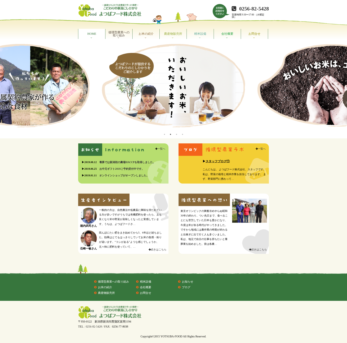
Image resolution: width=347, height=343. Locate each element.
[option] (173, 85)
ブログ (186, 287)
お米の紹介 (146, 33)
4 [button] (183, 134)
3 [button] (177, 134)
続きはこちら (158, 249)
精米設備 (200, 33)
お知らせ (187, 281)
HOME (91, 33)
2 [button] (170, 134)
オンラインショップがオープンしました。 (124, 175)
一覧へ (161, 148)
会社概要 (227, 33)
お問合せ (254, 33)
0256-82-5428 (254, 8)
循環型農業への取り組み (119, 34)
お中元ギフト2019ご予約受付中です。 (121, 168)
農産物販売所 (173, 33)
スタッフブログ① (218, 161)
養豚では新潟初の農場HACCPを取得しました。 (127, 162)
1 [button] (164, 134)
